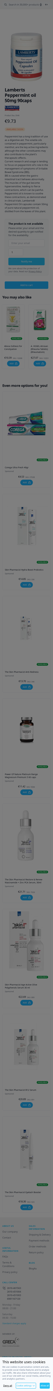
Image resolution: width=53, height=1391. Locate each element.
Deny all (7, 1385)
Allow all (45, 1385)
